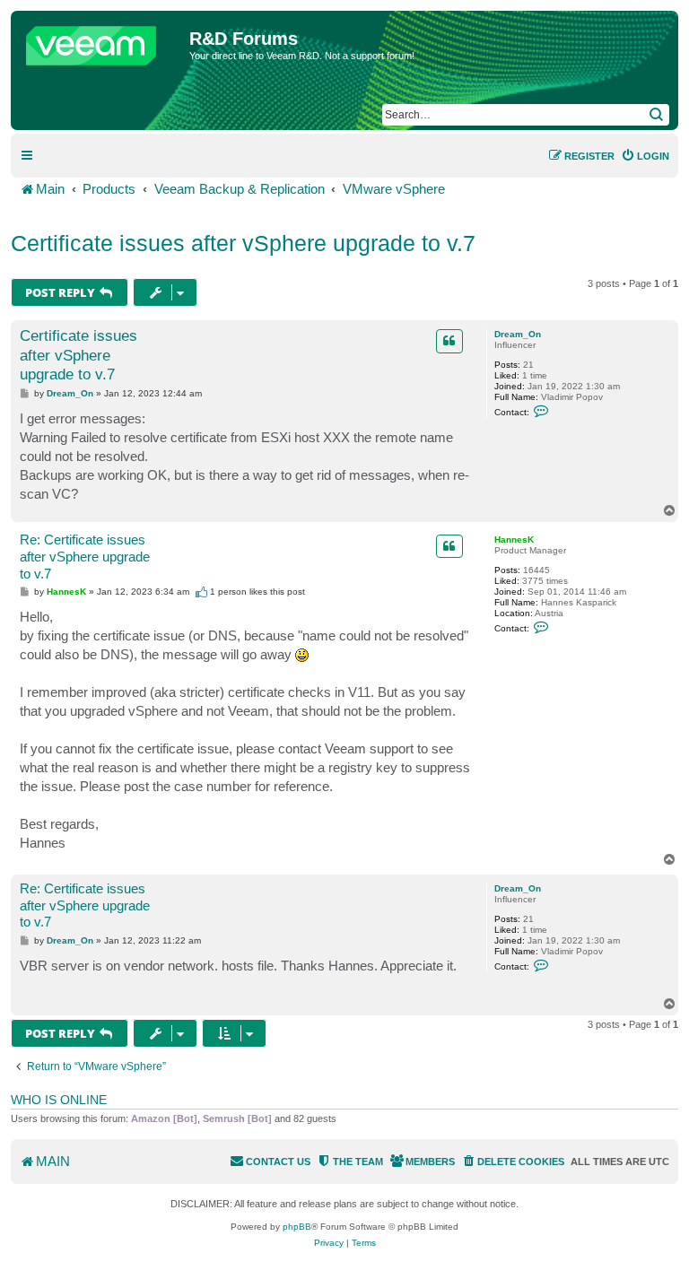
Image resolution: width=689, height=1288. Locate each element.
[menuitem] (645, 156)
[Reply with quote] (449, 340)
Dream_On (517, 334)
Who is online (59, 1099)
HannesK (514, 539)
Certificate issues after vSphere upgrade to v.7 (243, 243)
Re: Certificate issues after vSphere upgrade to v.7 (85, 556)
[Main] (102, 41)
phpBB (297, 1226)
